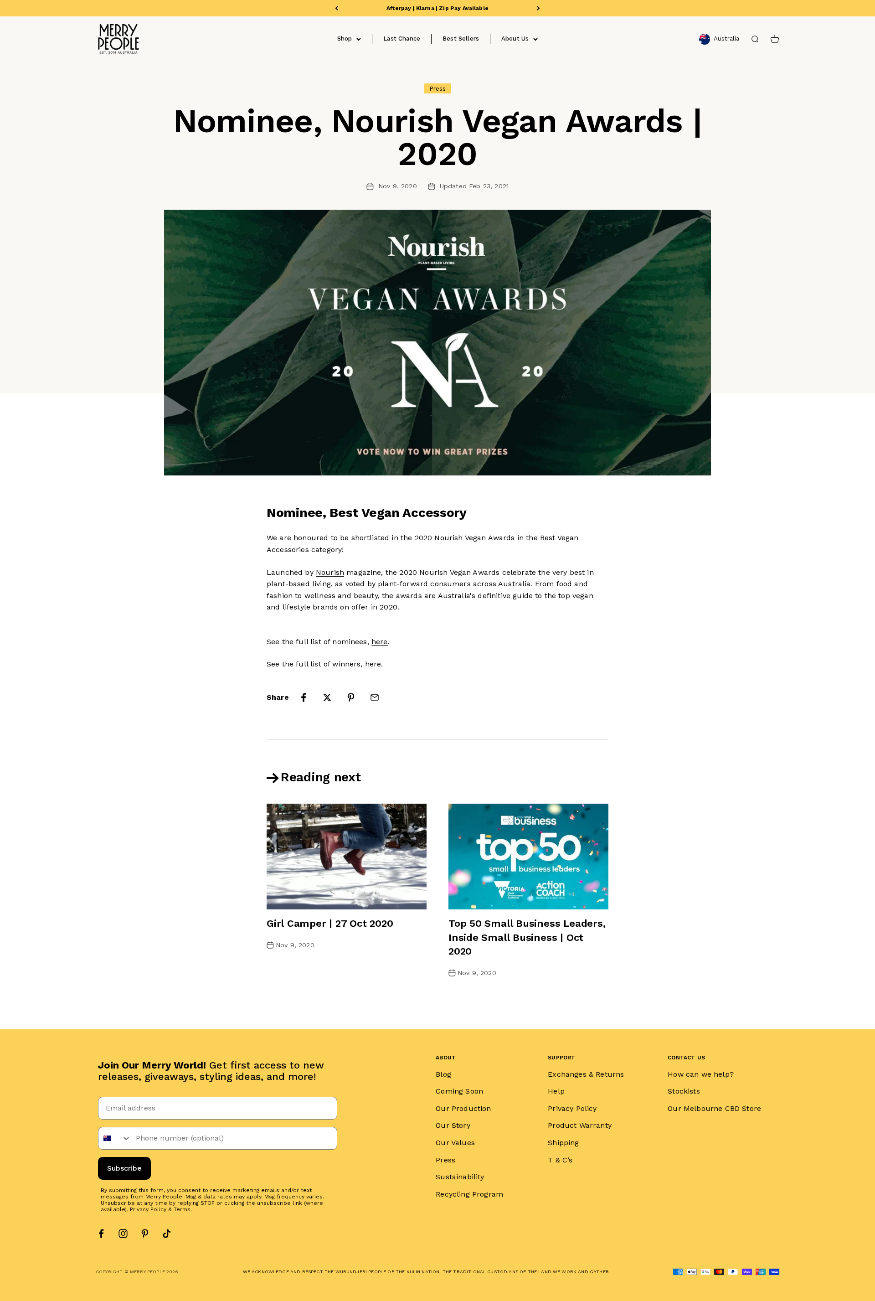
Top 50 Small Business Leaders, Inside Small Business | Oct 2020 (526, 937)
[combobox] (114, 1138)
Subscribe (124, 1168)
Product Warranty (580, 1125)
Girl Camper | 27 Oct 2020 (330, 923)
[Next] (538, 8)
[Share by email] (374, 697)
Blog (443, 1074)
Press (445, 1160)
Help (556, 1091)
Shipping (563, 1142)
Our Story (453, 1125)
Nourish (330, 572)
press (437, 88)
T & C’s (560, 1160)
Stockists (684, 1091)
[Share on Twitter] (327, 697)
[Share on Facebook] (303, 697)
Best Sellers (461, 38)
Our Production (463, 1108)
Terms (182, 1209)
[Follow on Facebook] (101, 1233)
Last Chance (401, 38)
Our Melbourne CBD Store (714, 1108)
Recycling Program (469, 1194)
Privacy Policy (148, 1209)
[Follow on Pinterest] (144, 1233)
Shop (344, 38)
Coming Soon (459, 1091)
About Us (515, 38)
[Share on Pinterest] (351, 697)
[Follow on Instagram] (123, 1233)
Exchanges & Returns (586, 1074)
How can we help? (701, 1074)
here (379, 641)
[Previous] (336, 8)
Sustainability (460, 1176)
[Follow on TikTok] (166, 1233)
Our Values (455, 1142)
